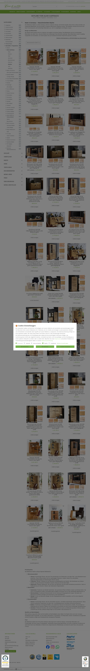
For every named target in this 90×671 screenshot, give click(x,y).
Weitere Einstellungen (62, 343)
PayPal (46, 343)
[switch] (85, 666)
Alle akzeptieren (24, 346)
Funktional (53, 343)
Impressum (58, 339)
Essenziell (20, 343)
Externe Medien (37, 343)
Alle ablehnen (45, 346)
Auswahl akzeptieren (65, 346)
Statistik (28, 343)
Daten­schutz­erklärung (47, 340)
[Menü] (88, 657)
